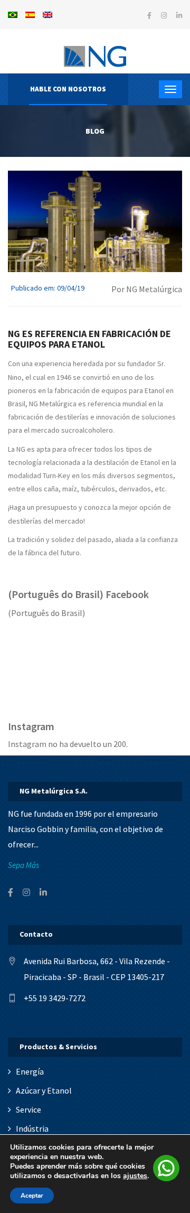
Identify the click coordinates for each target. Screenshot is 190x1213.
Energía (30, 1071)
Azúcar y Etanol (44, 1090)
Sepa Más (23, 865)
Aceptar (32, 1195)
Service (28, 1109)
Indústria (32, 1128)
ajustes (135, 1176)
